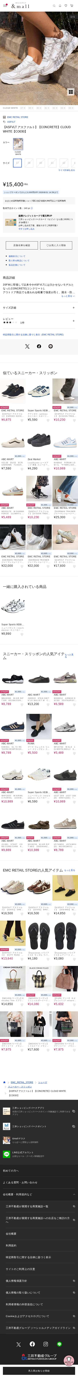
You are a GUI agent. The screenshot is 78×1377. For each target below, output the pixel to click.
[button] (39, 58)
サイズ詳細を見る (66, 170)
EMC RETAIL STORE (17, 117)
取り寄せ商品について (19, 260)
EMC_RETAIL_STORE (22, 1082)
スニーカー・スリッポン (20, 1086)
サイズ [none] (6, 163)
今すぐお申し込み (26, 229)
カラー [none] (6, 142)
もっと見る (66, 296)
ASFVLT (11, 122)
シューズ (42, 1082)
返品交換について (17, 265)
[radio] (18, 147)
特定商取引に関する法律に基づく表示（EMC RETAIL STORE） (34, 334)
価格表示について (17, 256)
